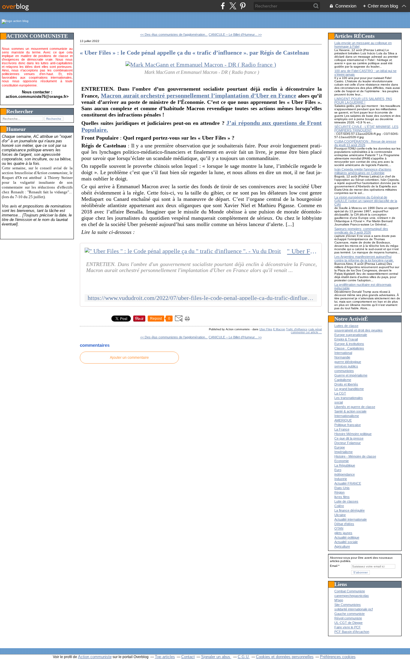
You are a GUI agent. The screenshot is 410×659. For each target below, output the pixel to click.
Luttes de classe (346, 326)
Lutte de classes (346, 501)
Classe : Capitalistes (349, 348)
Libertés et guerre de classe (354, 407)
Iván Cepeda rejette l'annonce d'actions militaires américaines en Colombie (362, 171)
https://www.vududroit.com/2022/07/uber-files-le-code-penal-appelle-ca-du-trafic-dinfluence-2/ (201, 298)
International (343, 353)
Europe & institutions (349, 344)
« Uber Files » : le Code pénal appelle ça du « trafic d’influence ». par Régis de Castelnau (194, 52)
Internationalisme (346, 416)
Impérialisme (343, 452)
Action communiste (95, 656)
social (338, 402)
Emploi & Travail (346, 339)
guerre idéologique (347, 362)
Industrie (340, 479)
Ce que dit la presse (348, 438)
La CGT (340, 393)
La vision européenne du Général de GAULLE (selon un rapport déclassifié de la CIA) (365, 200)
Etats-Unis (342, 488)
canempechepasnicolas (351, 595)
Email (333, 565)
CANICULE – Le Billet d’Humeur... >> (235, 34)
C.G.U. (244, 656)
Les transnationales (348, 398)
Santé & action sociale (350, 411)
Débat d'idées (344, 524)
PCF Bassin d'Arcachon (351, 631)
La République (344, 465)
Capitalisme (342, 380)
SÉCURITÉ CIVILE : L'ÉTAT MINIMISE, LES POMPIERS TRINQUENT (366, 128)
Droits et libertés (346, 384)
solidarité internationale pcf (353, 609)
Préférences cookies (338, 656)
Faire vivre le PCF (347, 627)
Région (339, 492)
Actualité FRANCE (347, 483)
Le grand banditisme (349, 389)
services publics (346, 366)
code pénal (315, 329)
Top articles (165, 656)
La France (341, 429)
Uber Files (265, 329)
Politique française (347, 425)
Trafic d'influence (296, 329)
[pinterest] (242, 5)
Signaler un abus (216, 656)
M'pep (338, 600)
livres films (342, 497)
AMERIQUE (343, 420)
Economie (341, 461)
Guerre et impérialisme (350, 375)
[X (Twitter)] (233, 5)
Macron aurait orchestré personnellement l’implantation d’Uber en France (198, 95)
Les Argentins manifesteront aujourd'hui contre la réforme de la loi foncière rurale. (364, 258)
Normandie (342, 357)
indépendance (344, 474)
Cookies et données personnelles (285, 656)
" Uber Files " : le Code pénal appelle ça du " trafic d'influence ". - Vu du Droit (302, 251)
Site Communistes (347, 604)
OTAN (338, 528)
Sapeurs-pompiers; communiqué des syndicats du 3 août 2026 (361, 230)
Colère (339, 506)
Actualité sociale (346, 542)
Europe (339, 447)
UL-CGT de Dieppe (348, 622)
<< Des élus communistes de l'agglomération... (174, 34)
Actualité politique (346, 537)
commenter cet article (305, 332)
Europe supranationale (350, 335)
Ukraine (340, 515)
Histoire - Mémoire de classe (355, 456)
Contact (188, 656)
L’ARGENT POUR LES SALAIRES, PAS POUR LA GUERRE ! (363, 100)
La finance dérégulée (349, 510)
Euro (337, 470)
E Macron (279, 329)
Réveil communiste (348, 618)
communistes (344, 371)
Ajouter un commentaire (129, 357)
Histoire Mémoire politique (353, 434)
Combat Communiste (349, 591)
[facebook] (223, 5)
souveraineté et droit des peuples (358, 330)
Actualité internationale (350, 519)
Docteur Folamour (347, 443)
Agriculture (342, 546)
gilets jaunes (343, 533)
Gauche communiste (349, 613)
